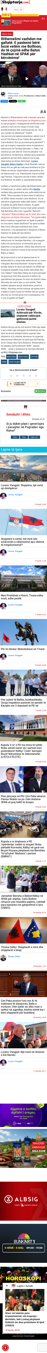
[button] (5, 1347)
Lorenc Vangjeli (15, 494)
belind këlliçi (11, 357)
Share (5, 101)
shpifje (36, 189)
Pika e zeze (13, 93)
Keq (23, 437)
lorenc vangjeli (14, 362)
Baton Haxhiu (16, 164)
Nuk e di (34, 437)
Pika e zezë (7, 34)
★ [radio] (11, 375)
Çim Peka (34, 357)
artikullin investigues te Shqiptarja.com (27, 120)
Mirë (15, 437)
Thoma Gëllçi (14, 956)
